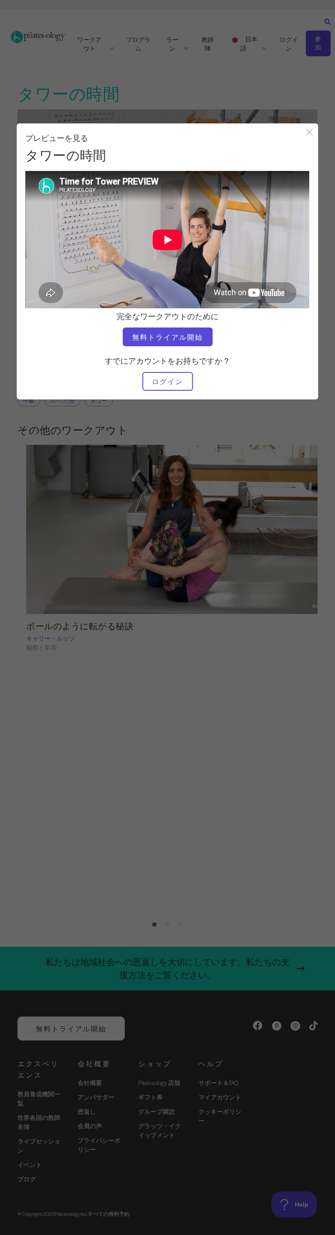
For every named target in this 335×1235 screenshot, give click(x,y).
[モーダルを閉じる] (309, 133)
